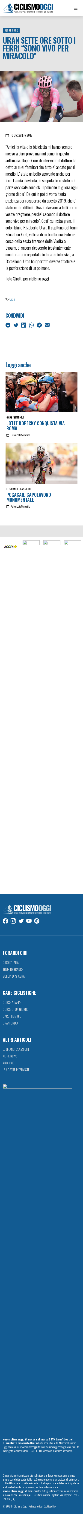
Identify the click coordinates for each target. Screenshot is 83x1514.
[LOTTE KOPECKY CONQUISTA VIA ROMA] (41, 392)
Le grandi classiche (18, 489)
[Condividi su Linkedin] (24, 325)
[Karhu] (72, 714)
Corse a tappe (12, 1002)
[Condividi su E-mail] (47, 325)
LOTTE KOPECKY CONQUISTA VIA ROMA (35, 426)
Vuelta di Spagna (14, 976)
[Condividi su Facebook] (8, 325)
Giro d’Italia (11, 962)
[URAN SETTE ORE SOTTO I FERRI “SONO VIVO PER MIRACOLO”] (41, 96)
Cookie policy (50, 1506)
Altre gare (11, 30)
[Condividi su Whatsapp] (32, 325)
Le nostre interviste (16, 1069)
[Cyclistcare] (31, 714)
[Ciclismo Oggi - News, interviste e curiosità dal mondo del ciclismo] (28, 8)
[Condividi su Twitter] (16, 325)
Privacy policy (35, 1506)
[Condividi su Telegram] (40, 325)
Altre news (10, 1055)
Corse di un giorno (16, 1009)
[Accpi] (10, 547)
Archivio (9, 1062)
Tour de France (13, 969)
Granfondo (10, 1023)
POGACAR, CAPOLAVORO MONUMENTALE (28, 497)
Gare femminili (15, 417)
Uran (12, 299)
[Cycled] (51, 714)
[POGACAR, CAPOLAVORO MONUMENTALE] (41, 463)
